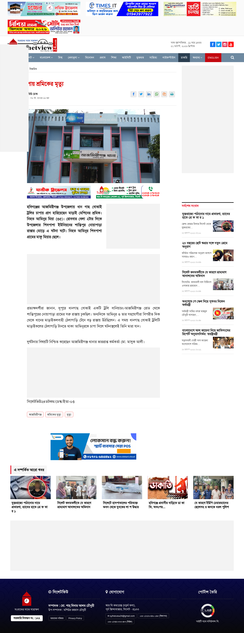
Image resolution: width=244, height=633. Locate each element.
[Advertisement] (133, 228)
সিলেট (29, 57)
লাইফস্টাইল (169, 57)
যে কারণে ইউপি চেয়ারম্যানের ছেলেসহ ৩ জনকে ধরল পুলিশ (212, 505)
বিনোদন (89, 57)
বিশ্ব (60, 57)
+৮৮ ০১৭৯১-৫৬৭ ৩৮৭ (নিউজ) (120, 621)
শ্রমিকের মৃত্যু (54, 414)
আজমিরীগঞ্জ (35, 414)
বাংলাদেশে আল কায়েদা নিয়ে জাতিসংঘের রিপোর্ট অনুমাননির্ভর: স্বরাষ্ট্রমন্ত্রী (206, 332)
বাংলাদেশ (45, 57)
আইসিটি (126, 57)
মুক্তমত (140, 57)
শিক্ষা (113, 57)
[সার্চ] (232, 57)
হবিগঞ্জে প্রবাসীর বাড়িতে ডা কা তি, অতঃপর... (166, 505)
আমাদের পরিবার (56, 618)
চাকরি (184, 57)
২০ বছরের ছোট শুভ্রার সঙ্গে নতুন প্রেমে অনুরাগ (204, 245)
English (213, 57)
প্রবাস (103, 57)
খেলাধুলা (73, 57)
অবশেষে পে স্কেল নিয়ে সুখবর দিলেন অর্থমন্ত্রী (203, 303)
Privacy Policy (75, 618)
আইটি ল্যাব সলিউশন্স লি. (207, 621)
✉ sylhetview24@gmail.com (121, 616)
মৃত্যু (69, 414)
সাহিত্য (153, 57)
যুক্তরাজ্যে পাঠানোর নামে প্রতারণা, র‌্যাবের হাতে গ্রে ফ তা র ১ (206, 216)
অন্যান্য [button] (196, 57)
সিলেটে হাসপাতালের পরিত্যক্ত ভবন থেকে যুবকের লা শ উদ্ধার (121, 505)
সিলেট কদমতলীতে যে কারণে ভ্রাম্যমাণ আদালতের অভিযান (204, 274)
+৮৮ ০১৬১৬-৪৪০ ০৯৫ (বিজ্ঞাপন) (153, 616)
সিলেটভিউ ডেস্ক (29, 94)
